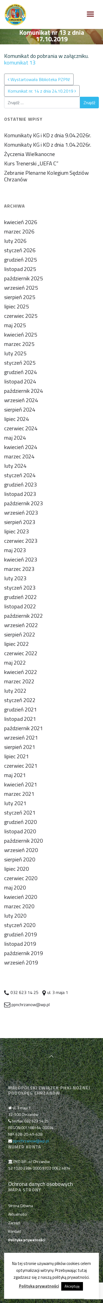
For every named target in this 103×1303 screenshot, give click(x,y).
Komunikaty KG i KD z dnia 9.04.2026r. (47, 135)
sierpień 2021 (19, 747)
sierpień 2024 (19, 409)
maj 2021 (15, 775)
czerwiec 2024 (20, 428)
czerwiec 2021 (20, 765)
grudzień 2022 (20, 597)
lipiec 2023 (16, 531)
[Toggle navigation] (90, 14)
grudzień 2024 (20, 372)
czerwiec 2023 (20, 540)
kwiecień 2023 (20, 559)
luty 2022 (15, 690)
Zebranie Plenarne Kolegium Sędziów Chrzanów (46, 176)
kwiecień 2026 (20, 222)
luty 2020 (15, 915)
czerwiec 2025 (20, 315)
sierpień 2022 (19, 634)
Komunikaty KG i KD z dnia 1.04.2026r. (47, 144)
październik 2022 (23, 615)
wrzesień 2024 (21, 400)
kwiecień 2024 (20, 447)
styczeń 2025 (19, 362)
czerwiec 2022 (20, 653)
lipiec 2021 (16, 756)
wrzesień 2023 (21, 512)
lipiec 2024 (16, 419)
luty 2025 (15, 353)
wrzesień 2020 (21, 850)
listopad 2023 (20, 494)
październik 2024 (23, 390)
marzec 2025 (19, 344)
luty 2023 (15, 578)
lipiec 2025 (16, 306)
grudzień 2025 (20, 259)
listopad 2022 (20, 606)
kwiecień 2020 (20, 897)
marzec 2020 (19, 906)
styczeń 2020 (19, 925)
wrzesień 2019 (21, 962)
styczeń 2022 (19, 700)
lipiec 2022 (16, 644)
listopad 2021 (20, 718)
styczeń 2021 (19, 812)
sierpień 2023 (19, 522)
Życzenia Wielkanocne (29, 154)
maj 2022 (15, 662)
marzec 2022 (19, 681)
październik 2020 (23, 840)
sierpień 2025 (19, 297)
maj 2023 (15, 550)
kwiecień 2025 (20, 334)
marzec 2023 (19, 569)
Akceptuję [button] (72, 1286)
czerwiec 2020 (20, 878)
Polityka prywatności (39, 1286)
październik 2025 (23, 278)
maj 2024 (15, 437)
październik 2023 (23, 503)
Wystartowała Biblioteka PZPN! (39, 79)
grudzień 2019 (20, 934)
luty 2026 (15, 241)
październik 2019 (23, 953)
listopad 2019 (20, 943)
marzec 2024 (19, 456)
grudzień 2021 (20, 709)
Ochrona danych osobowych (40, 1184)
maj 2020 (15, 887)
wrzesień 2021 (21, 737)
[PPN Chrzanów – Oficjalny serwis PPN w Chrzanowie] (15, 14)
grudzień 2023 (20, 484)
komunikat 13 (19, 62)
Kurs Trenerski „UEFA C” (31, 163)
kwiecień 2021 (20, 784)
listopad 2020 (20, 831)
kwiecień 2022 (20, 672)
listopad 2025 (20, 269)
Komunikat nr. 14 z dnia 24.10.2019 (41, 91)
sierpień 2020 (19, 859)
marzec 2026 (19, 231)
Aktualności (17, 1214)
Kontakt (14, 1231)
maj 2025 (15, 325)
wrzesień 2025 (21, 287)
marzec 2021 (19, 793)
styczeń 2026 (19, 250)
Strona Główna (20, 1205)
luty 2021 (15, 803)
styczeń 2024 (19, 475)
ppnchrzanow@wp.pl (31, 1141)
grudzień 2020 (20, 822)
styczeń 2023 (19, 587)
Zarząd (14, 1223)
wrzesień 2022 (21, 625)
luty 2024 (15, 465)
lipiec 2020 (16, 868)
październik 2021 (23, 728)
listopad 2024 (20, 381)
